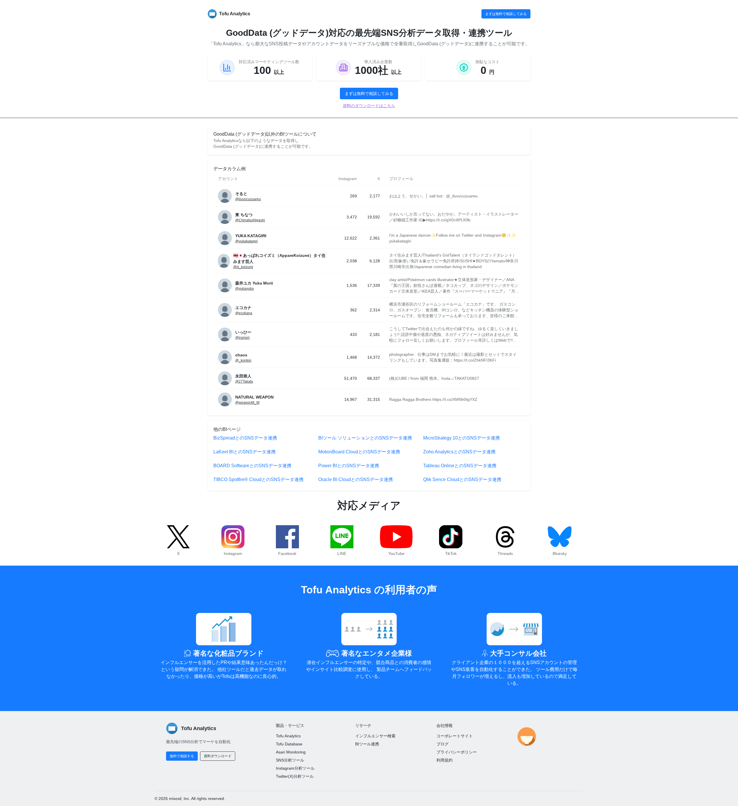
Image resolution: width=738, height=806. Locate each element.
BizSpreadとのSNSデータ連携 (245, 437)
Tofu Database (289, 744)
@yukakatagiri (246, 241)
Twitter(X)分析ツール (295, 776)
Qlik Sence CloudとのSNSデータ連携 (462, 479)
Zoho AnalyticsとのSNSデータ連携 (459, 451)
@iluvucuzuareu (248, 199)
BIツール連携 (367, 744)
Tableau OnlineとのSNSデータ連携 (459, 465)
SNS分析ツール (290, 760)
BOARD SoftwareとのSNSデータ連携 (252, 465)
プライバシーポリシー (456, 752)
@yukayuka (244, 289)
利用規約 (444, 760)
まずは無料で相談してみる (506, 14)
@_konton (243, 360)
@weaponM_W (247, 403)
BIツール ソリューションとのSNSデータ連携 (365, 437)
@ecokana (243, 313)
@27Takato (244, 381)
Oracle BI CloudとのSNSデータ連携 (355, 479)
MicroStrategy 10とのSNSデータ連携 (461, 437)
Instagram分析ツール (295, 768)
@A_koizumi (243, 267)
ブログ (442, 744)
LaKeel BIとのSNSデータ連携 (244, 451)
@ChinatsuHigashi (250, 220)
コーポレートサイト (454, 736)
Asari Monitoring (291, 752)
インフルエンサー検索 (375, 736)
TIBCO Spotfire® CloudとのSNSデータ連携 (258, 479)
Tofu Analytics (288, 736)
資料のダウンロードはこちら (369, 105)
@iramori (242, 338)
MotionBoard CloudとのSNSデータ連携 (359, 451)
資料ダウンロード (217, 756)
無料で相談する (182, 756)
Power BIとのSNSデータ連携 (348, 465)
